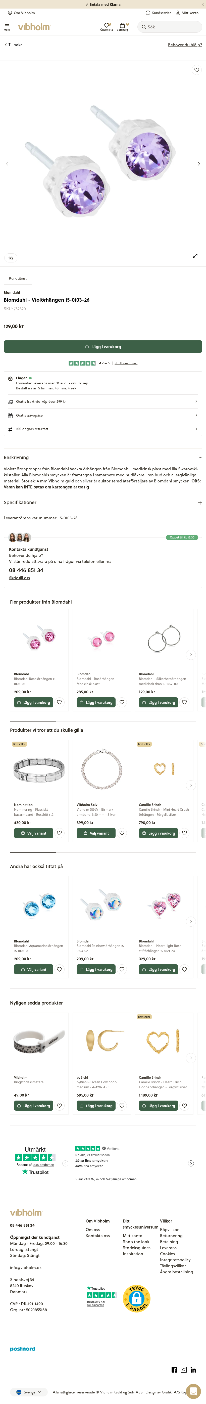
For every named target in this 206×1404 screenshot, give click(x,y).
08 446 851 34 (26, 570)
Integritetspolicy (175, 1259)
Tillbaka (16, 45)
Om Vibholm (24, 12)
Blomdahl (12, 292)
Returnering (171, 1235)
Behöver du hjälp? (185, 45)
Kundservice (162, 12)
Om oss (93, 1229)
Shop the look (136, 1241)
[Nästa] (199, 163)
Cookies (167, 1253)
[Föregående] (7, 163)
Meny (7, 29)
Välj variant (36, 833)
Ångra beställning (176, 1272)
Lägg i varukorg (106, 346)
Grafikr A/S (171, 1392)
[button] (103, 401)
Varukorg (122, 27)
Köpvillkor (169, 1229)
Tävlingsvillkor (173, 1266)
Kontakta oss (98, 1235)
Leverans (168, 1247)
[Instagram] (184, 1370)
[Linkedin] (193, 1370)
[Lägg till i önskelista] (197, 70)
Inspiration (133, 1253)
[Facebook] (174, 1370)
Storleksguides (136, 1247)
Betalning (169, 1241)
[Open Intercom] (193, 1391)
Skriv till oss (19, 577)
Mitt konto (190, 12)
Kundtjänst (18, 278)
